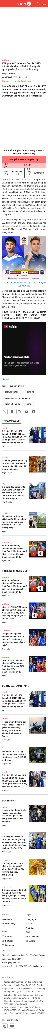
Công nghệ (31, 919)
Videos (8, 936)
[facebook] (12, 411)
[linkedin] (33, 411)
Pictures (9, 941)
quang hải (30, 392)
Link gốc (6, 379)
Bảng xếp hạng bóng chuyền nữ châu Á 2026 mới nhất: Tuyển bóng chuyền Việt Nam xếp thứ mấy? (13, 639)
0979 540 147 (17, 959)
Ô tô (3, 748)
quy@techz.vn (14, 962)
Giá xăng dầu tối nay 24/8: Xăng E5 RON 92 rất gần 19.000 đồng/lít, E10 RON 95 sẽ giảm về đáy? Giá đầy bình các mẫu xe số (14, 781)
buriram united (17, 386)
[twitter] (5, 411)
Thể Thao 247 (32, 936)
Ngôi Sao (30, 928)
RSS (28, 932)
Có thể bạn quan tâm (15, 686)
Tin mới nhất (11, 421)
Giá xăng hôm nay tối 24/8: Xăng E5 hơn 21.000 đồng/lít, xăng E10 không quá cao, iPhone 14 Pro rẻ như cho (14, 896)
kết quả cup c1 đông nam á (17, 398)
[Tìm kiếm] (36, 3)
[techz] (24, 4)
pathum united (11, 392)
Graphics (9, 945)
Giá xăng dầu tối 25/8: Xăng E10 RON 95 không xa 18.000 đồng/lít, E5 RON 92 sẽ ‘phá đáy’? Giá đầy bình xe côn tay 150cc (14, 437)
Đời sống (5, 457)
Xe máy (5, 428)
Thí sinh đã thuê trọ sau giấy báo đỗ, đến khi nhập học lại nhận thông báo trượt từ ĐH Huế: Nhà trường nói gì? (14, 522)
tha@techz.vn (39, 966)
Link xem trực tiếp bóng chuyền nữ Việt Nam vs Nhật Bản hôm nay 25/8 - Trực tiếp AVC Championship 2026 (13, 666)
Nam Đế (12, 74)
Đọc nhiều (8, 800)
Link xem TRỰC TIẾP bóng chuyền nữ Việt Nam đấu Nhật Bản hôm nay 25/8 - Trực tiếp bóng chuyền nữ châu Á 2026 (14, 613)
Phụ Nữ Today (8, 923)
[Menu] (44, 3)
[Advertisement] (24, 124)
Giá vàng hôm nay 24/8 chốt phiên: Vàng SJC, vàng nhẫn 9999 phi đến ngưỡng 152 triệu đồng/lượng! (13, 869)
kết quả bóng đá (12, 404)
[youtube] (26, 411)
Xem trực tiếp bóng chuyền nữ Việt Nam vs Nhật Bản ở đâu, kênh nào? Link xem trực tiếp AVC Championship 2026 (14, 551)
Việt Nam (5, 60)
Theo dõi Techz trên (11, 81)
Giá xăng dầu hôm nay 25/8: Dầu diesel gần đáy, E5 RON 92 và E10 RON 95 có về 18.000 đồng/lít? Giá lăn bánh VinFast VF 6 (14, 842)
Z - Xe (29, 923)
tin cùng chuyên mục (15, 571)
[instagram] (19, 411)
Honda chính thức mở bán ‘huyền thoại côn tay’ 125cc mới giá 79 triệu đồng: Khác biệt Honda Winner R (14, 816)
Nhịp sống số (7, 484)
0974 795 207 (25, 966)
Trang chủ (7, 919)
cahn (29, 404)
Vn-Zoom (30, 941)
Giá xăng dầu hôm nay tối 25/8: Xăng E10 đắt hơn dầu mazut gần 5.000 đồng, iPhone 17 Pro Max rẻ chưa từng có (14, 492)
